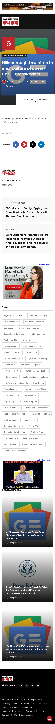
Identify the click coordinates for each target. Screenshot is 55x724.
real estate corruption (40, 414)
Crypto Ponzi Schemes (14, 334)
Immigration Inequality (30, 365)
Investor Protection (12, 371)
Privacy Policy (28, 707)
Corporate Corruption (34, 322)
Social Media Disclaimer (13, 711)
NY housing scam (11, 395)
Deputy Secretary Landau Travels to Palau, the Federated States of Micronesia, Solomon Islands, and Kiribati (27, 590)
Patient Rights (31, 395)
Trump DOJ (33, 426)
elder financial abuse (32, 346)
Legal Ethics (38, 383)
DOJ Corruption (11, 346)
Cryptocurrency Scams (29, 328)
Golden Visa (31, 352)
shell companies (11, 420)
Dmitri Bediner (29, 340)
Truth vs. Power (37, 432)
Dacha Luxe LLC (10, 340)
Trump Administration (13, 426)
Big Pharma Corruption (14, 316)
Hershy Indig (9, 365)
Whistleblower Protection (32, 444)
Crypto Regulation (37, 334)
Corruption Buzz (11, 180)
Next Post (42, 99)
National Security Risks (36, 389)
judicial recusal (11, 377)
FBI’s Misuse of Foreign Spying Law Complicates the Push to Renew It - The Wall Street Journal (27, 212)
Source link (7, 133)
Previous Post (18, 202)
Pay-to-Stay (9, 402)
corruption (8, 328)
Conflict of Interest (12, 322)
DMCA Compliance (40, 703)
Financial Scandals (12, 352)
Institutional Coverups (14, 56)
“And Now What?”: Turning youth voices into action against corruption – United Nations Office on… (27, 649)
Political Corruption (28, 402)
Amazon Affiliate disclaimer (13, 700)
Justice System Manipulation (35, 377)
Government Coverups (14, 359)
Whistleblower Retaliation (15, 451)
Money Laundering (12, 389)
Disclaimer (24, 703)
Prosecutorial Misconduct (36, 408)
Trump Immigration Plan (14, 432)
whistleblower (10, 444)
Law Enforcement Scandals (16, 383)
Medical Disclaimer (11, 707)
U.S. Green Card (11, 438)
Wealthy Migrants (30, 438)
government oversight (38, 359)
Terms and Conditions (35, 711)
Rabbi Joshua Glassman (14, 414)
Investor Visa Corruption (37, 371)
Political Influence (12, 408)
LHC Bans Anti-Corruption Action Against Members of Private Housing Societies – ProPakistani (26, 535)
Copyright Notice (10, 703)
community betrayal (38, 316)
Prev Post (29, 99)
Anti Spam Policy (35, 700)
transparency (30, 420)
